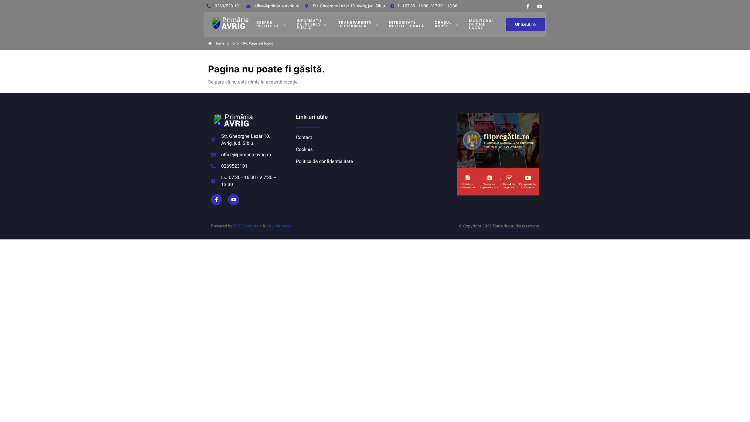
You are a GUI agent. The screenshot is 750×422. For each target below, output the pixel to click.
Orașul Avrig (443, 24)
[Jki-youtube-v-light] (233, 199)
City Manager (278, 226)
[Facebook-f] (216, 199)
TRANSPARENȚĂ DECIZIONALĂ (355, 24)
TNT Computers (247, 226)
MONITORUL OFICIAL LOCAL (481, 24)
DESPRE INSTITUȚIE (267, 24)
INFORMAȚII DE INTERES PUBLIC (309, 24)
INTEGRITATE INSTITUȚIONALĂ (406, 24)
